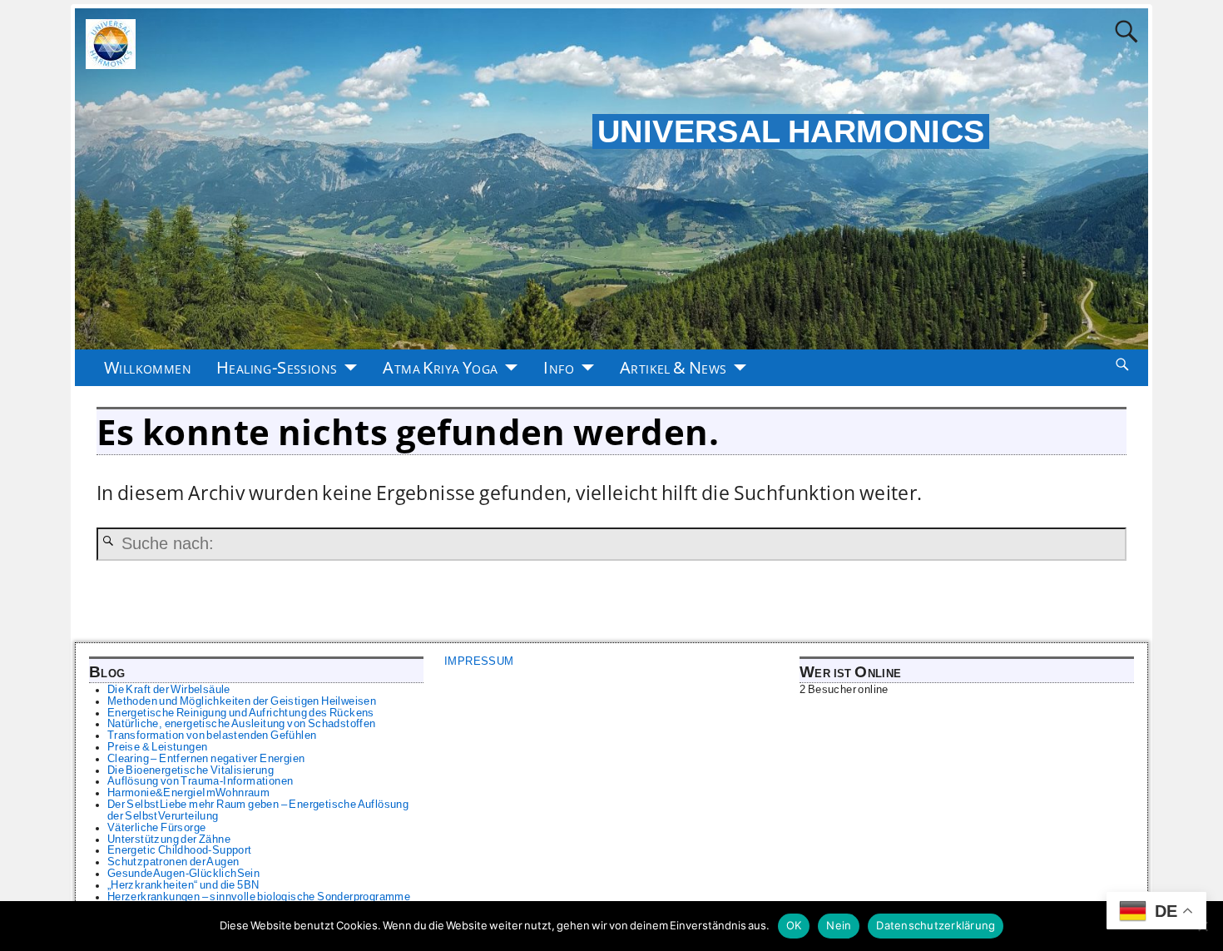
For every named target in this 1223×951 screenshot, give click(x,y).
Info (558, 367)
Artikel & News (673, 367)
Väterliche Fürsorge (156, 828)
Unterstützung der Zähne (168, 839)
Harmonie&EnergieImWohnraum (188, 793)
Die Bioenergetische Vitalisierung (190, 770)
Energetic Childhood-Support (179, 850)
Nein (838, 925)
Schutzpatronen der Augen (173, 862)
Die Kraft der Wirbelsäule (168, 690)
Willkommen (147, 367)
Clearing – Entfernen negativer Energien (206, 759)
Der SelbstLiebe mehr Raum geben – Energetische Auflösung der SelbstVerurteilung (257, 810)
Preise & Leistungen (157, 747)
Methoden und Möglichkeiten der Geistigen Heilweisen (241, 701)
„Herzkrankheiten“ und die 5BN (183, 885)
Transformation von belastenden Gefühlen (212, 735)
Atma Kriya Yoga (440, 367)
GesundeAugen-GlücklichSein (183, 873)
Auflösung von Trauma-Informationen (200, 781)
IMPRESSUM (479, 661)
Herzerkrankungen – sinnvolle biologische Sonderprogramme (258, 897)
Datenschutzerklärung (935, 925)
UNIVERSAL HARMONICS (791, 131)
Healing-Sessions (276, 367)
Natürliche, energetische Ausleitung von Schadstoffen (241, 724)
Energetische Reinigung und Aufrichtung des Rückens (240, 713)
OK (794, 925)
